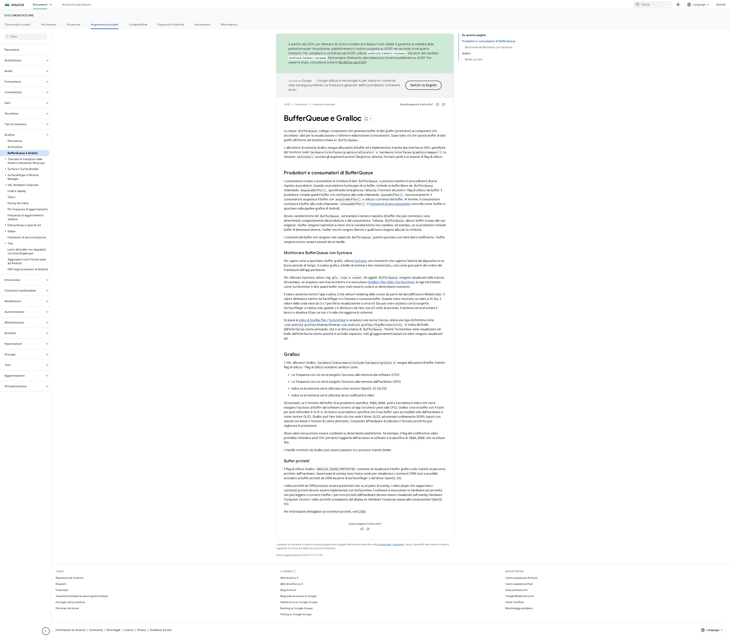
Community (96, 630)
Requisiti (61, 584)
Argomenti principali (104, 24)
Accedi (721, 4)
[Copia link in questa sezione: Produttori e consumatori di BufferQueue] (377, 173)
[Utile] (437, 104)
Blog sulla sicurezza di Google (298, 596)
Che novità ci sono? (18, 24)
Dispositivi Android (171, 24)
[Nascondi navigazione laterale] (46, 631)
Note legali (113, 630)
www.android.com (516, 590)
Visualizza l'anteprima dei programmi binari (82, 596)
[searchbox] (26, 37)
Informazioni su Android (70, 630)
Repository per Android (69, 577)
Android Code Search (76, 4)
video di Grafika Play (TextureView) (322, 320)
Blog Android (288, 590)
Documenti (40, 4)
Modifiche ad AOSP (352, 62)
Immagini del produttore (70, 602)
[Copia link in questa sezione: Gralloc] (304, 355)
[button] (22, 60)
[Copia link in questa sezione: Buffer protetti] (313, 461)
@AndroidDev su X (291, 584)
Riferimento (229, 24)
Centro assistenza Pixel (519, 584)
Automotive (202, 24)
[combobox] (653, 4)
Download (62, 590)
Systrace (360, 261)
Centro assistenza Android (521, 577)
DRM (362, 512)
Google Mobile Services (519, 596)
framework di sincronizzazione (389, 204)
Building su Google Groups (296, 608)
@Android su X (289, 577)
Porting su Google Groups (295, 614)
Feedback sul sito (161, 630)
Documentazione (19, 15)
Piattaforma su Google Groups (298, 602)
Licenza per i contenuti (391, 544)
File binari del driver (67, 608)
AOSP (287, 104)
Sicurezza (73, 24)
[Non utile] (443, 104)
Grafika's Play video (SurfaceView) (390, 282)
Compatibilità (138, 24)
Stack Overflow (514, 602)
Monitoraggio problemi (519, 608)
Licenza (128, 630)
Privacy (141, 630)
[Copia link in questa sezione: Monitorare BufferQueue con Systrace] (356, 253)
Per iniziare (48, 24)
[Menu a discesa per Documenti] (52, 4)
